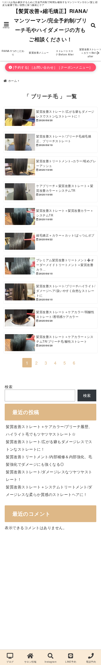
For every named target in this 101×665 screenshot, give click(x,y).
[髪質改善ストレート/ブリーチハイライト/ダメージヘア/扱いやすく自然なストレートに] (50, 292)
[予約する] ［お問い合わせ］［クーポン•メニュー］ (52, 67)
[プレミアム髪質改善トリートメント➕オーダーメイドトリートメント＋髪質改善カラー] (50, 267)
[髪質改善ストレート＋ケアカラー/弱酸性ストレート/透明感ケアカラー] (50, 318)
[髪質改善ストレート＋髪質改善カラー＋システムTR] (50, 216)
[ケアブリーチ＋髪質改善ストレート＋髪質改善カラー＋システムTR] (50, 191)
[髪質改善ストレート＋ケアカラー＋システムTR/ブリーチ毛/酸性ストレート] (50, 342)
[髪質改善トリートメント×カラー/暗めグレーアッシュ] (50, 167)
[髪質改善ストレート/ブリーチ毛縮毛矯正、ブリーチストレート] (50, 142)
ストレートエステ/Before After (65, 52)
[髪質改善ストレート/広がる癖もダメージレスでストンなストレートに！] (50, 117)
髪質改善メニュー (39, 52)
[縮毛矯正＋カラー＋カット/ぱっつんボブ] (50, 241)
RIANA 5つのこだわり (13, 52)
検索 (8, 386)
